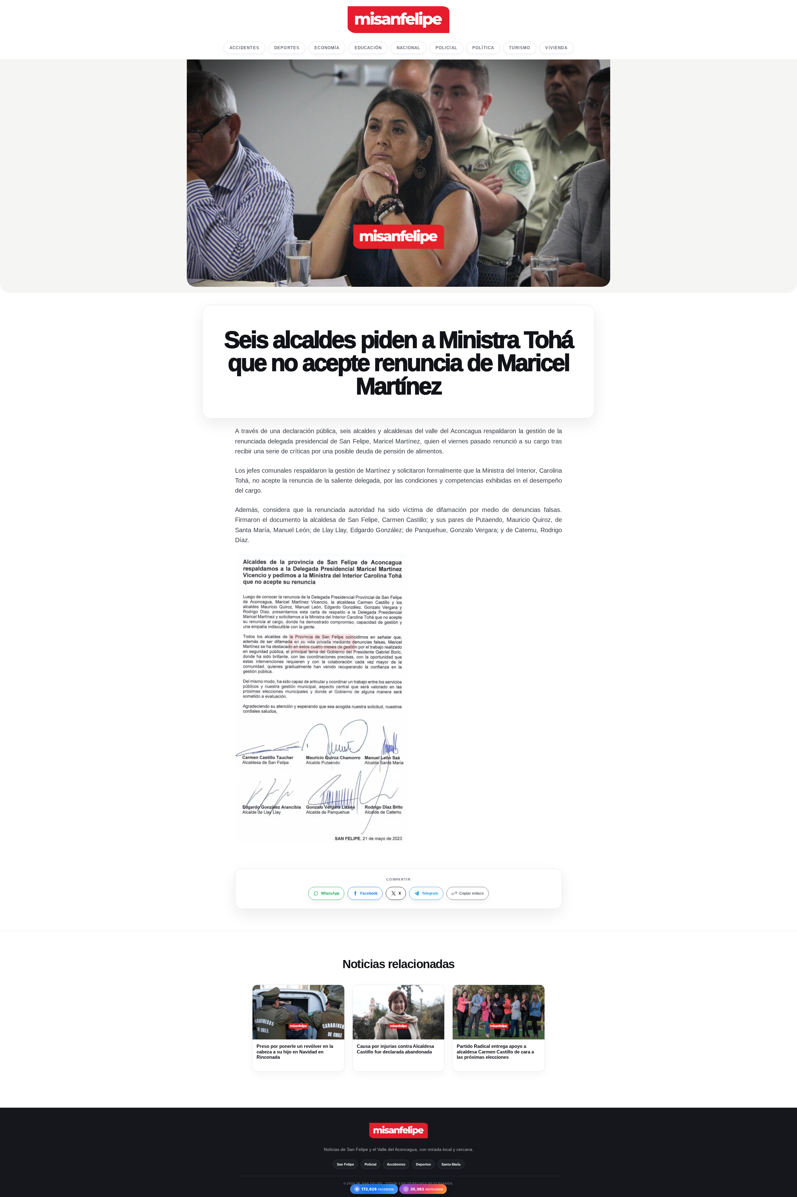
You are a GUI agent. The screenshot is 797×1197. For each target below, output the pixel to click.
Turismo (519, 47)
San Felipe (345, 1164)
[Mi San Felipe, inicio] (398, 19)
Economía (326, 47)
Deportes (286, 47)
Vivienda (556, 47)
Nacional (408, 47)
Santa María (450, 1164)
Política (483, 47)
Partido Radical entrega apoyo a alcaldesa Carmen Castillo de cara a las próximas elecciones (495, 1051)
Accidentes (244, 47)
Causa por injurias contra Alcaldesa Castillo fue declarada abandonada (395, 1048)
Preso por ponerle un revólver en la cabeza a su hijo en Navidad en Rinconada (295, 1051)
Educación (368, 47)
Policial (446, 47)
